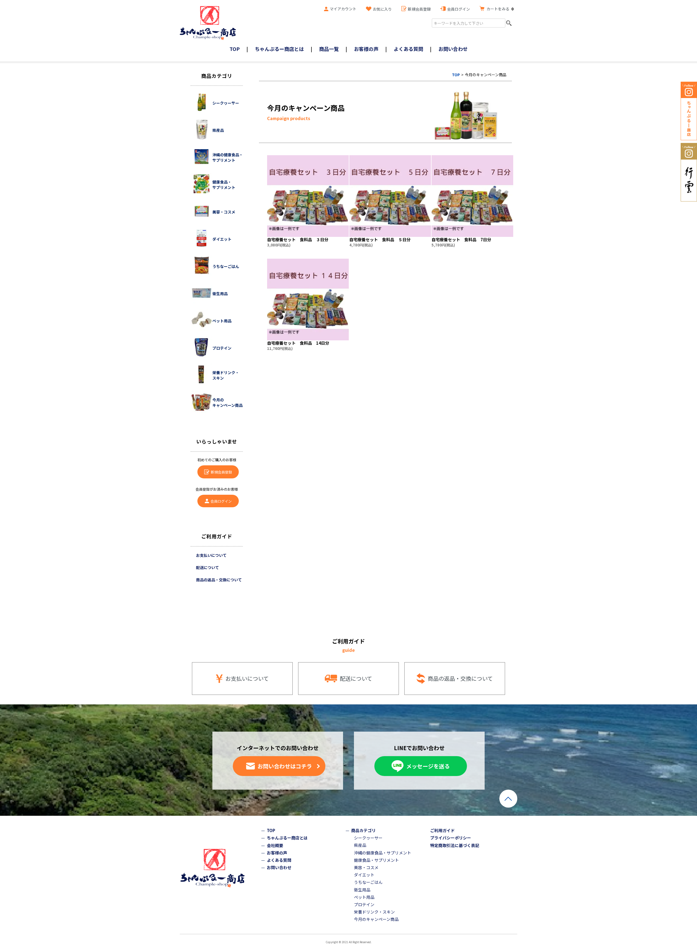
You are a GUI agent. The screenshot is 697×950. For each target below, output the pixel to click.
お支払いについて (211, 555)
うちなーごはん (368, 882)
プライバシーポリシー (450, 838)
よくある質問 (408, 48)
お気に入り (382, 9)
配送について (207, 567)
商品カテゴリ (363, 830)
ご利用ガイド (442, 830)
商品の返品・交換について (219, 579)
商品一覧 (329, 48)
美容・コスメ (366, 867)
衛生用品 (362, 890)
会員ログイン (458, 9)
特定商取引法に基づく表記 (454, 845)
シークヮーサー (368, 838)
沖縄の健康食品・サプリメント (382, 853)
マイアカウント (343, 8)
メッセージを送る (428, 766)
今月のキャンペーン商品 (376, 919)
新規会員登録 (419, 9)
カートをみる (500, 8)
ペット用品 (364, 897)
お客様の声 (366, 48)
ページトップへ (508, 799)
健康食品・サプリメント (376, 860)
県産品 (360, 845)
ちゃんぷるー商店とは (279, 48)
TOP (235, 48)
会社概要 (275, 845)
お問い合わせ (453, 48)
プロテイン (364, 904)
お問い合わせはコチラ (285, 766)
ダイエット (364, 875)
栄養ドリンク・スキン (374, 912)
